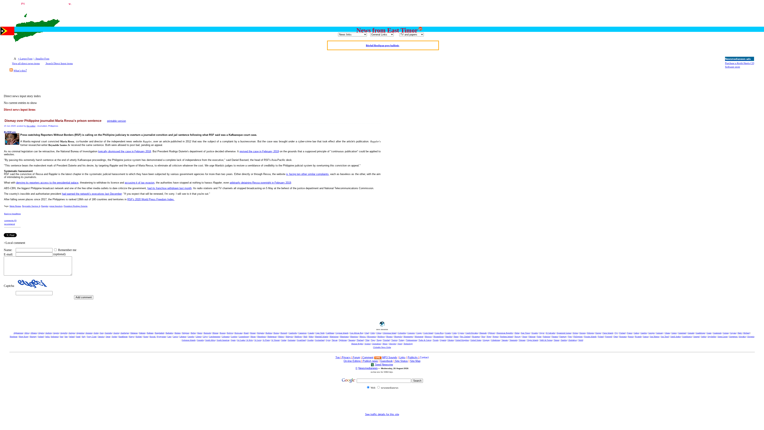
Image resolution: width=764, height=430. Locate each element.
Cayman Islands (342, 333)
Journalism (376, 344)
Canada (311, 333)
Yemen (556, 340)
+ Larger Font (25, 58)
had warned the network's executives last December (92, 193)
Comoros (411, 333)
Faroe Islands (608, 333)
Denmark (483, 333)
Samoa (645, 336)
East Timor (525, 333)
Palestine (546, 336)
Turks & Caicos (425, 340)
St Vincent (275, 340)
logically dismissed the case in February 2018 (124, 151)
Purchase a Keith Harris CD (739, 63)
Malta (311, 336)
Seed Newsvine (383, 364)
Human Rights (357, 344)
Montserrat (419, 336)
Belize (193, 333)
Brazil (246, 333)
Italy (84, 336)
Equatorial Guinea (564, 333)
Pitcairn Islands (590, 336)
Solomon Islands (189, 340)
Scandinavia (687, 336)
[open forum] (341, 357)
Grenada (691, 333)
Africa (26, 333)
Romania (623, 336)
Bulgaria (260, 333)
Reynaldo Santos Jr (31, 206)
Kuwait (153, 336)
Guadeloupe (700, 333)
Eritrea (575, 333)
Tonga (379, 340)
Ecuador (535, 333)
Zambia (564, 340)
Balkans (150, 333)
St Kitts (250, 340)
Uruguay (486, 340)
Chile (372, 333)
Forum (356, 357)
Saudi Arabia (675, 336)
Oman (524, 336)
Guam (709, 333)
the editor (31, 126)
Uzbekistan (495, 340)
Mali (305, 336)
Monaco (389, 336)
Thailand (360, 340)
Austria (116, 333)
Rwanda (638, 336)
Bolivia (230, 333)
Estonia (583, 333)
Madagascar (272, 336)
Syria (328, 340)
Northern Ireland (506, 336)
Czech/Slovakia (472, 333)
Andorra (48, 333)
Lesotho (191, 336)
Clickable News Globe (382, 347)
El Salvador (550, 333)
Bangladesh (159, 333)
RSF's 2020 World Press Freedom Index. (150, 199)
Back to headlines (12, 214)
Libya (205, 336)
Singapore (733, 336)
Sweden (310, 340)
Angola (56, 333)
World (580, 340)
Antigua (72, 333)
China (378, 333)
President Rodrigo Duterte (76, 206)
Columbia (402, 333)
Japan (108, 336)
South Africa (210, 340)
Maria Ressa (15, 206)
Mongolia (398, 336)
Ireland (72, 336)
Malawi (281, 336)
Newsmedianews (368, 368)
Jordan (114, 336)
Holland (746, 333)
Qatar (616, 336)
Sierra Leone (723, 336)
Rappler (44, 206)
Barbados (169, 333)
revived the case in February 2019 (259, 151)
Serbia (703, 336)
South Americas (223, 340)
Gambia (644, 333)
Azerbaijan (125, 333)
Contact (424, 357)
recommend (9, 224)
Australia (108, 333)
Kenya (131, 336)
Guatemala (717, 333)
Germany (659, 333)
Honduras (13, 336)
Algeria (41, 333)
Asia (101, 333)
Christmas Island (389, 333)
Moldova (381, 336)
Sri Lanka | (242, 340)
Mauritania (344, 336)
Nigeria (495, 336)
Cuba (454, 333)
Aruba (96, 333)
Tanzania (351, 340)
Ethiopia (590, 333)
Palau (539, 336)
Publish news (370, 361)
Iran (61, 336)
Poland (601, 336)
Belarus (178, 333)
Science (368, 344)
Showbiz (392, 344)
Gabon (636, 333)
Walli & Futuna (546, 340)
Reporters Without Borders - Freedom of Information (383, 44)
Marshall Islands (321, 336)
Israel (78, 336)
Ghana (667, 333)
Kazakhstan (123, 336)
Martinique (334, 336)
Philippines (578, 336)
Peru (570, 336)
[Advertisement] (690, 11)
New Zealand (465, 336)
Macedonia (261, 336)
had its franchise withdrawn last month (169, 188)
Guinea (726, 333)
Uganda (443, 340)
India (47, 336)
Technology (408, 344)
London (234, 336)
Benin (199, 333)
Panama (555, 336)
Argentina (80, 333)
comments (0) (10, 220)
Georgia (651, 333)
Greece (674, 333)
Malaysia (289, 336)
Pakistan (532, 336)
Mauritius (354, 336)
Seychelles (712, 336)
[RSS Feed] (11, 70)
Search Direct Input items (59, 63)
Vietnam (522, 340)
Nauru (456, 336)
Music (385, 344)
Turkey (401, 340)
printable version (116, 120)
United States (476, 340)
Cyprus (461, 333)
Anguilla (63, 333)
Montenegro (408, 336)
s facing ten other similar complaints (308, 174)
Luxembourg (244, 336)
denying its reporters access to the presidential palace (47, 182)
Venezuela (513, 340)
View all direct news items (26, 63)
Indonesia (54, 336)
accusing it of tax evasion (139, 182)
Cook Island (428, 333)
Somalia (200, 340)
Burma (276, 333)
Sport (400, 344)
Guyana (733, 333)
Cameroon (302, 333)
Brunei (253, 333)
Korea (145, 336)
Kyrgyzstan (161, 336)
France (629, 333)
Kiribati (139, 336)
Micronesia (371, 336)
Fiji (616, 333)
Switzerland (320, 340)
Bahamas (134, 333)
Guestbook (386, 361)
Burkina (269, 333)
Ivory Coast (91, 336)
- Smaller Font (41, 58)
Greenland (682, 333)
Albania (34, 333)
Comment (367, 357)
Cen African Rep (356, 333)
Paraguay (563, 336)
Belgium (185, 333)
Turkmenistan (411, 340)
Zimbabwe (572, 340)
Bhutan (215, 333)
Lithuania (225, 336)
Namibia (448, 336)
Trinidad (386, 340)
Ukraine (451, 340)
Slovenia (750, 336)
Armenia (89, 333)
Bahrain (142, 333)
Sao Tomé (665, 336)
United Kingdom (462, 340)
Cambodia (293, 333)
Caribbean (330, 333)
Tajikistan (343, 340)
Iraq (66, 336)
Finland (622, 333)
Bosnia (222, 333)
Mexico (363, 336)
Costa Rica (439, 333)
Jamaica (101, 336)
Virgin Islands (532, 340)
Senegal (696, 336)
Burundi (284, 333)
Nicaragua (476, 336)
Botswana (238, 333)
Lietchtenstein (214, 336)
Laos (169, 336)
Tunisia (394, 340)
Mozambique (438, 336)
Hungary (33, 336)
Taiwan (334, 340)
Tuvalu (436, 340)
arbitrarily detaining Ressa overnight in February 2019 (260, 182)
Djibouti (491, 333)
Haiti (740, 333)
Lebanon (182, 336)
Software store (732, 66)
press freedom (55, 206)
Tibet (367, 340)
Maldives (298, 336)
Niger (489, 336)
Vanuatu (505, 340)
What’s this (19, 70)
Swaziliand (301, 340)
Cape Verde (320, 333)
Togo (373, 340)
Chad (367, 333)
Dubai (517, 333)
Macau (253, 336)
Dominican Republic (505, 333)
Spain (233, 340)
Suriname (291, 340)
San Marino (654, 336)
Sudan (283, 340)
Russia (630, 336)
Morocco (428, 336)
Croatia (448, 333)
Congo (419, 333)
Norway (518, 336)
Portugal (608, 336)
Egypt (542, 333)
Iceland (41, 336)
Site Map (415, 361)
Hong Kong (23, 336)
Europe (598, 333)
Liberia (198, 336)
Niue (483, 336)
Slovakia (742, 336)
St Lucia (257, 340)
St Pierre (266, 340)
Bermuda (207, 333)
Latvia (175, 336)
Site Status (401, 361)
